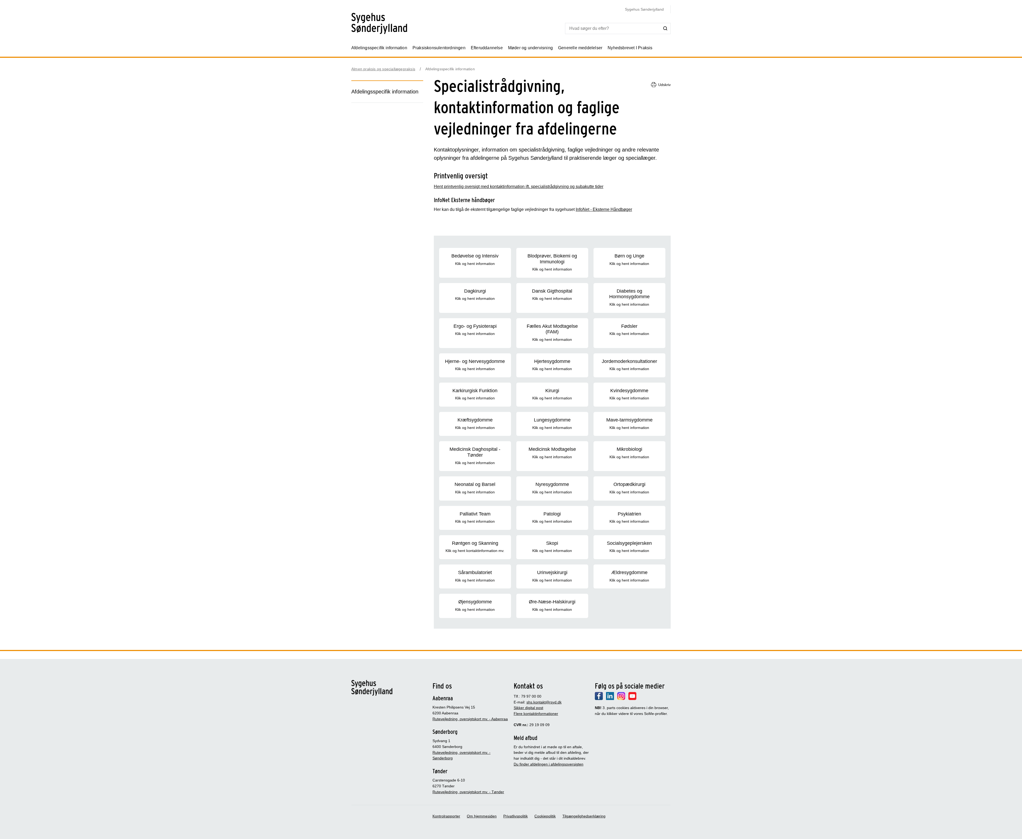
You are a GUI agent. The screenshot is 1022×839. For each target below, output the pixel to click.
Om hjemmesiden (482, 816)
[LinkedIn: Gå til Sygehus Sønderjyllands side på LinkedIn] (610, 699)
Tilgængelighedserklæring (583, 816)
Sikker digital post (528, 708)
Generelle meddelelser (580, 48)
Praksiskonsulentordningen (439, 48)
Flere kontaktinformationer (536, 713)
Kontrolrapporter (446, 816)
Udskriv (664, 85)
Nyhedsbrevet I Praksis (630, 48)
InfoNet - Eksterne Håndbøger (604, 209)
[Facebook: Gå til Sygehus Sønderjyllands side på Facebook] (599, 699)
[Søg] (665, 28)
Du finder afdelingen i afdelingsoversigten (548, 764)
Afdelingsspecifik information (379, 48)
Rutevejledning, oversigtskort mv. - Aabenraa (470, 719)
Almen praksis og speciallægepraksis (383, 69)
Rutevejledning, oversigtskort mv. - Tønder (468, 792)
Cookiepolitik (545, 816)
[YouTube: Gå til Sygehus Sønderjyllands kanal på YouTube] (632, 699)
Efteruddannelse (487, 48)
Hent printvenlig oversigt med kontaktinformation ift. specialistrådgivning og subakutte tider (518, 186)
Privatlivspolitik (515, 816)
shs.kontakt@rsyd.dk (544, 702)
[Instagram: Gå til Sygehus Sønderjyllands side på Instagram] (621, 699)
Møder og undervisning (530, 48)
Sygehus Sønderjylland (644, 9)
